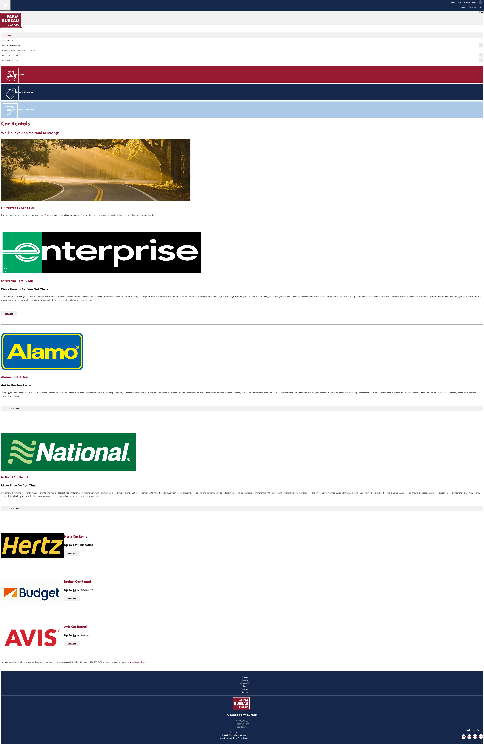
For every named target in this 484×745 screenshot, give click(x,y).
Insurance (467, 2)
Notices (244, 692)
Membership (245, 683)
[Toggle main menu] (5, 5)
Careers (244, 680)
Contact (244, 676)
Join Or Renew (7, 40)
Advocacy (244, 689)
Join (9, 35)
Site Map (233, 731)
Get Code (15, 408)
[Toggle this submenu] (481, 45)
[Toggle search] (480, 2)
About (453, 2)
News (459, 2)
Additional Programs (10, 60)
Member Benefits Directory (12, 45)
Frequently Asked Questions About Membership (20, 50)
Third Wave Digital (240, 737)
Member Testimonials (10, 55)
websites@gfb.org (138, 661)
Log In (474, 2)
